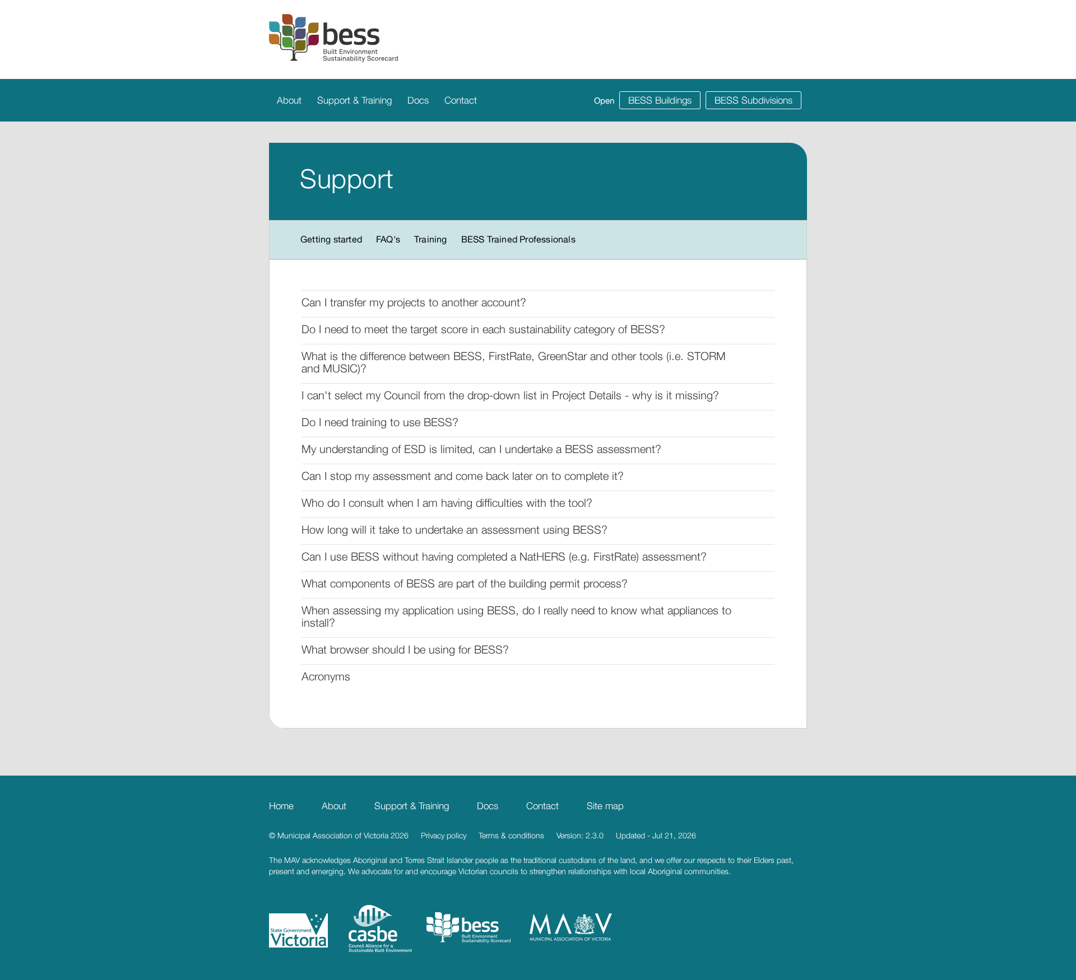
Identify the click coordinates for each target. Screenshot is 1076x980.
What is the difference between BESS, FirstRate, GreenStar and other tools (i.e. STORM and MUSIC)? (514, 362)
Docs (418, 100)
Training (430, 239)
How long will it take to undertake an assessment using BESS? (454, 529)
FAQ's (388, 239)
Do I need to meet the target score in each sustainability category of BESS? (483, 329)
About (289, 100)
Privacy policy (443, 835)
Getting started (331, 239)
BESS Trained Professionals (518, 239)
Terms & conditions (511, 835)
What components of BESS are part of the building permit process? (465, 583)
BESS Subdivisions (753, 100)
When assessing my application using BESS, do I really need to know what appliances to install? (516, 616)
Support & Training (354, 100)
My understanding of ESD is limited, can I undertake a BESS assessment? (481, 448)
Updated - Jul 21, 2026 (656, 835)
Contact (460, 100)
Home (281, 805)
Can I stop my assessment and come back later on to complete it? (463, 475)
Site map (605, 805)
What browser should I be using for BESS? (405, 649)
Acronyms (326, 676)
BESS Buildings (660, 100)
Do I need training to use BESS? (380, 422)
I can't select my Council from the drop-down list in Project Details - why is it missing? (510, 395)
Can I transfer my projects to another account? (414, 302)
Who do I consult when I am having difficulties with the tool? (447, 502)
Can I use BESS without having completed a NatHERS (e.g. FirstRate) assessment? (504, 556)
